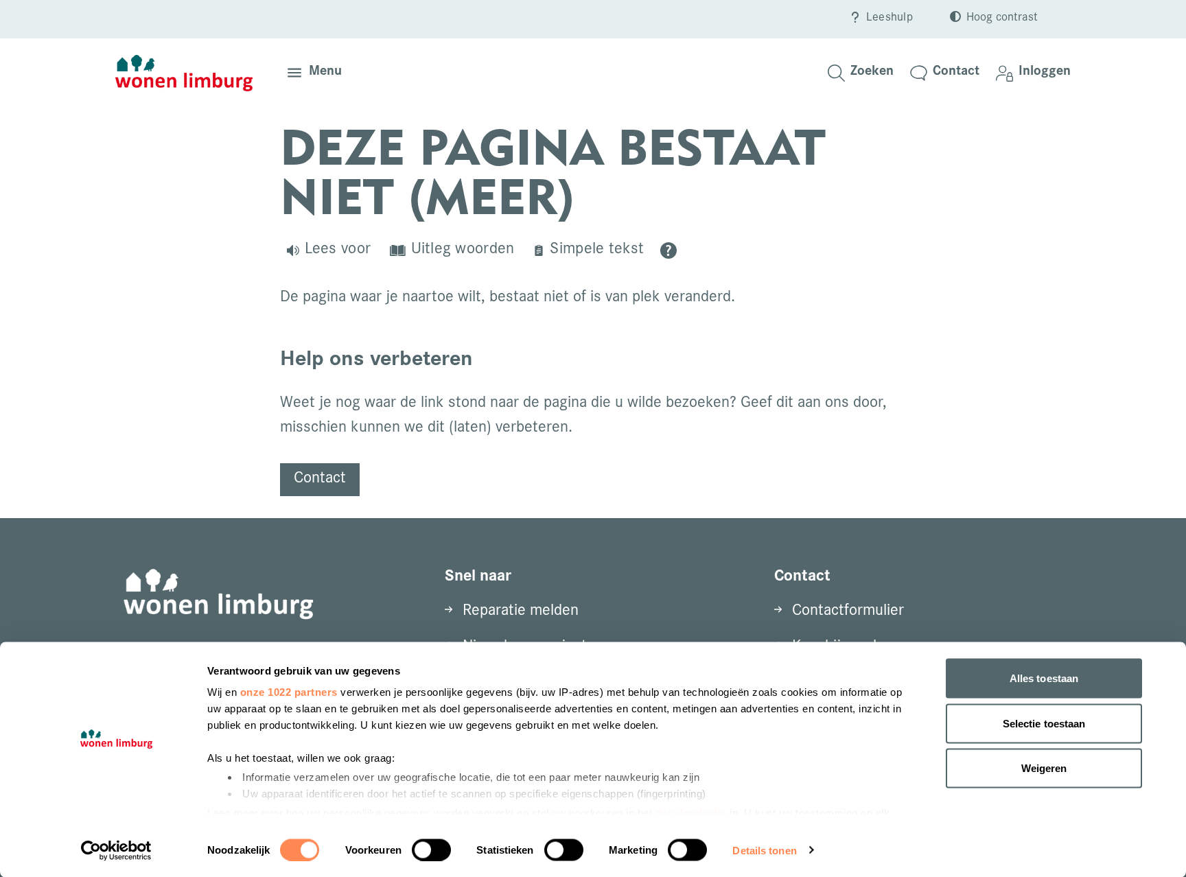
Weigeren (1044, 768)
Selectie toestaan (1044, 723)
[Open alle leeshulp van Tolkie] (668, 250)
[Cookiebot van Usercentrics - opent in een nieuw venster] (116, 850)
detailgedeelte (691, 812)
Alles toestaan (1044, 678)
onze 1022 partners (289, 692)
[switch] (431, 850)
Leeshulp (889, 18)
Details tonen (764, 850)
